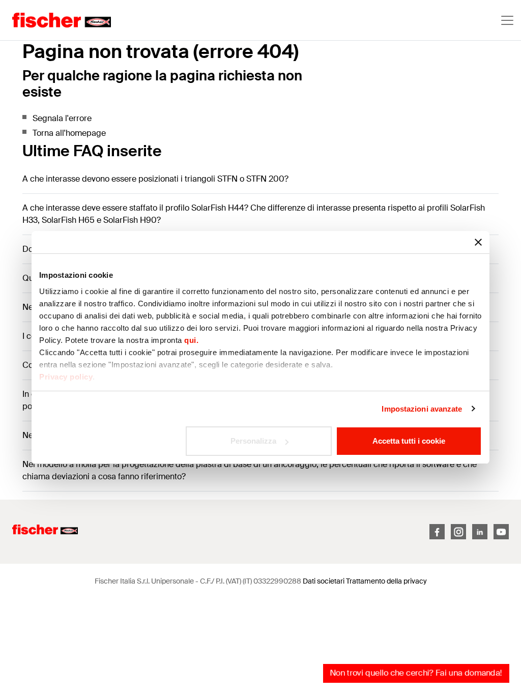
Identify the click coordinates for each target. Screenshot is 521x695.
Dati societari (323, 581)
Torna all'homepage (69, 133)
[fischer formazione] (55, 20)
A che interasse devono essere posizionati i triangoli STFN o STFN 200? (155, 178)
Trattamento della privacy (386, 581)
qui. (191, 340)
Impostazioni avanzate (422, 408)
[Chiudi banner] (478, 242)
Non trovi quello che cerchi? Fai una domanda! (416, 673)
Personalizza (253, 441)
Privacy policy (66, 376)
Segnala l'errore (62, 118)
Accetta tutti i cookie (408, 441)
